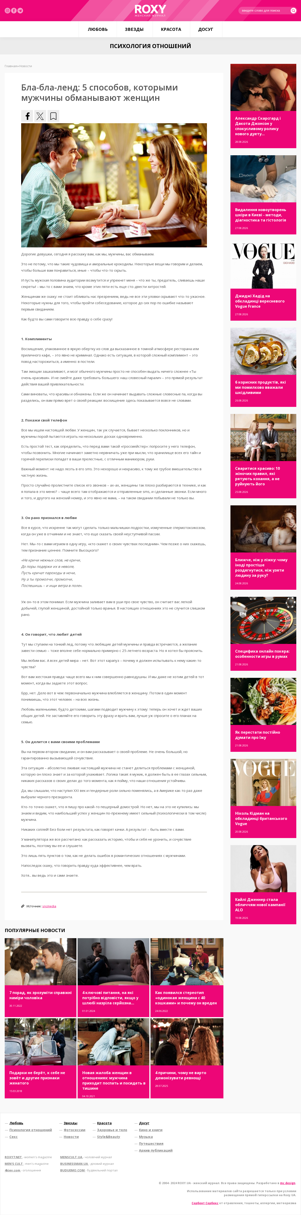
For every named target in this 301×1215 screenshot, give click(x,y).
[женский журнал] (150, 10)
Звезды (134, 29)
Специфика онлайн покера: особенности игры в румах (262, 654)
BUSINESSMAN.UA (87, 1164)
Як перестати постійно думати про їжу (257, 735)
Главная (11, 66)
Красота (171, 29)
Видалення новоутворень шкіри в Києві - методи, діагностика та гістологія (260, 215)
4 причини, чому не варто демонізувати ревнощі (180, 1075)
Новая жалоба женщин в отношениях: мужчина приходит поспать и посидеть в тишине (114, 1080)
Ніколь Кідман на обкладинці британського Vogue (261, 818)
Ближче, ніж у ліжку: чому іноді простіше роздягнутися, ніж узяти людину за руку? (261, 567)
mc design (287, 1183)
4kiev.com (23, 1170)
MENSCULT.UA (86, 1157)
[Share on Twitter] (40, 116)
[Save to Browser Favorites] (53, 116)
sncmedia (49, 906)
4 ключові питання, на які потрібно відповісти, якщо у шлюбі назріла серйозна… (110, 998)
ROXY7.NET (28, 1157)
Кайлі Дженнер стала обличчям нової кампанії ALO (260, 904)
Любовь (98, 29)
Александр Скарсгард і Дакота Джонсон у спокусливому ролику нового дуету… (258, 126)
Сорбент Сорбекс (205, 1203)
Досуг (205, 29)
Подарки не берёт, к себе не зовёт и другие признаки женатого (37, 1078)
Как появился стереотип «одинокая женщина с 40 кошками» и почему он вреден (186, 998)
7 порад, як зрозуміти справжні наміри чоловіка (40, 995)
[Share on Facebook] (27, 116)
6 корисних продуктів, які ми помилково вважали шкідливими (260, 387)
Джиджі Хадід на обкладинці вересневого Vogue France (260, 301)
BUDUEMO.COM (89, 1170)
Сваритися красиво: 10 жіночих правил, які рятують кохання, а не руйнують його (257, 476)
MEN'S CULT (27, 1164)
